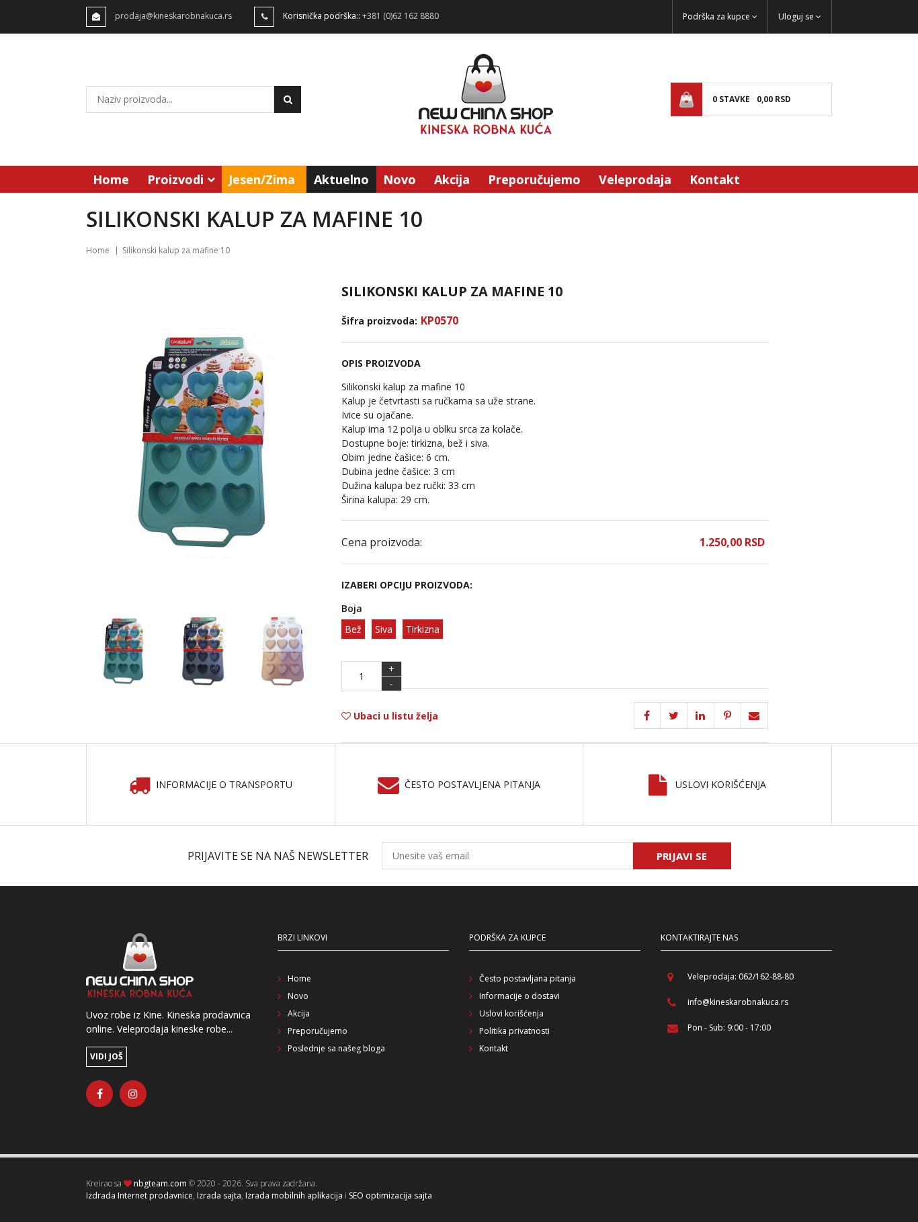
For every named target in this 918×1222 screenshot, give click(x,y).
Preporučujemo (534, 179)
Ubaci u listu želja (394, 715)
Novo (399, 179)
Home (111, 179)
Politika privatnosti (514, 1031)
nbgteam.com (160, 1183)
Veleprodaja (635, 179)
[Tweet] (674, 715)
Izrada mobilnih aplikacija (294, 1195)
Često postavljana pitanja (527, 978)
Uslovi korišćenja (720, 785)
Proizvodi (175, 179)
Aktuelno (341, 179)
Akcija (452, 179)
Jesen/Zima (261, 179)
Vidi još (106, 1056)
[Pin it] (700, 715)
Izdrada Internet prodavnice (139, 1195)
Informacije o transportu (224, 785)
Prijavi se (682, 856)
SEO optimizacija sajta (390, 1195)
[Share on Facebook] (647, 715)
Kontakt (715, 179)
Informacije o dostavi (519, 996)
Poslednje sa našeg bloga (336, 1048)
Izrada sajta (219, 1195)
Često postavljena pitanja (472, 785)
